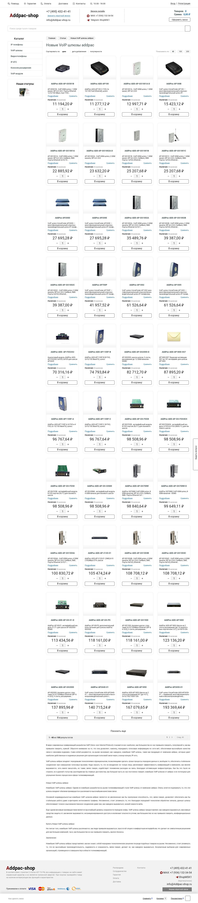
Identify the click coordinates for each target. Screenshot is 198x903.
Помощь (15, 3)
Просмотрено (176, 898)
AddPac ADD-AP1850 (137, 687)
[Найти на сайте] (187, 28)
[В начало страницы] (187, 898)
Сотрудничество (120, 871)
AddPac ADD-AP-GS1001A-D (137, 84)
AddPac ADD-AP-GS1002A (137, 218)
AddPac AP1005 (174, 285)
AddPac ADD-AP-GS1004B (137, 553)
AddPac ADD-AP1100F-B (99, 352)
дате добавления (79, 52)
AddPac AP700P (99, 285)
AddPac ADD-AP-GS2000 (62, 687)
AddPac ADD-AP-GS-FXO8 (137, 419)
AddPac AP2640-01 (100, 687)
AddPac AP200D (62, 218)
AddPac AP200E (99, 218)
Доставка (63, 3)
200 (187, 52)
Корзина (160, 898)
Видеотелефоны (19, 56)
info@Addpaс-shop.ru (179, 884)
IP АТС (14, 62)
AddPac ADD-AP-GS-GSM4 (99, 486)
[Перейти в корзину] (171, 13)
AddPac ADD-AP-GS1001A (62, 151)
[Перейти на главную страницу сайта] (24, 15)
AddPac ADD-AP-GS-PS (99, 620)
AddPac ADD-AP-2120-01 (99, 553)
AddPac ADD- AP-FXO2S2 (62, 352)
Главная (51, 38)
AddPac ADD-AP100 (99, 84)
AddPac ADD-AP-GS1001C (174, 151)
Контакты (81, 3)
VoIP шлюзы (16, 50)
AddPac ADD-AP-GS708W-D (174, 486)
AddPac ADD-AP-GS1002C (62, 285)
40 (173, 52)
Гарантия (31, 3)
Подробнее (53, 96)
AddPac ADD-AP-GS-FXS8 (63, 486)
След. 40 (180, 737)
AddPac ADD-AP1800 (174, 620)
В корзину (62, 114)
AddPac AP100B (173, 84)
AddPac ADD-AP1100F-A (62, 419)
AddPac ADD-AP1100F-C (99, 419)
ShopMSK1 (185, 877)
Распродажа (118, 868)
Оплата (47, 3)
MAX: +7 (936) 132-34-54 (101, 15)
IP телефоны (17, 44)
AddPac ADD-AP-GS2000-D (136, 352)
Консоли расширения (21, 68)
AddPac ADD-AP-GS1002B (174, 218)
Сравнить (147, 898)
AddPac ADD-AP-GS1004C (174, 553)
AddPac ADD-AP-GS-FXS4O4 (174, 419)
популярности (96, 52)
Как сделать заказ (16, 899)
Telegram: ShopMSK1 (100, 20)
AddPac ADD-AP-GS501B (62, 84)
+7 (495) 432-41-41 (58, 11)
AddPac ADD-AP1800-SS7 (174, 352)
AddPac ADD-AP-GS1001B (137, 151)
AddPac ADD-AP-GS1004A (62, 553)
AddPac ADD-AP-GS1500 (136, 620)
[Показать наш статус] (25, 92)
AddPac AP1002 (136, 285)
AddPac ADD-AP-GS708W (137, 486)
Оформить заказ (180, 20)
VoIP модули (17, 73)
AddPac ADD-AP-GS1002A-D (100, 151)
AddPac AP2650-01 (174, 687)
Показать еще (118, 731)
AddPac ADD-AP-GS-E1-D (62, 620)
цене (64, 52)
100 (180, 52)
